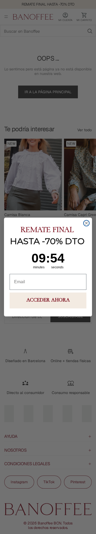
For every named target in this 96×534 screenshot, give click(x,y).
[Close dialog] (86, 223)
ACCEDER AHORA (48, 300)
